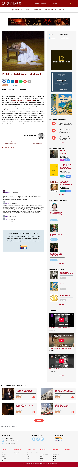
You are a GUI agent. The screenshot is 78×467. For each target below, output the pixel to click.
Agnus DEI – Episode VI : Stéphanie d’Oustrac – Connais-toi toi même (65, 131)
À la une (26, 9)
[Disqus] (23, 169)
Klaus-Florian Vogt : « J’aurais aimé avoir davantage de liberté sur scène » (56, 214)
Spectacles (18, 9)
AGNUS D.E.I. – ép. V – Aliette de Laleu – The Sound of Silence (64, 138)
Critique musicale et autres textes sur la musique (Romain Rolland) (66, 166)
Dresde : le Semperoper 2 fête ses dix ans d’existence (64, 390)
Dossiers (61, 9)
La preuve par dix (65, 295)
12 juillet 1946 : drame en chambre (59, 368)
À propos (43, 3)
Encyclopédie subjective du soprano (66, 272)
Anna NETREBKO (64, 38)
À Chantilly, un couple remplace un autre (62, 405)
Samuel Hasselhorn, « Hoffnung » (64, 152)
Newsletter (36, 3)
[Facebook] (33, 439)
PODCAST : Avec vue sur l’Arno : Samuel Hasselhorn (65, 123)
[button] (27, 9)
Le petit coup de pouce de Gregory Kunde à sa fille (24, 390)
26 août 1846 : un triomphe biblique (59, 327)
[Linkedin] (42, 439)
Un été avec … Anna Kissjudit (56, 234)
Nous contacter (53, 3)
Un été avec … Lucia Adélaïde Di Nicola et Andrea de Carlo (56, 255)
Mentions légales (30, 463)
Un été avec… (64, 284)
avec (23, 100)
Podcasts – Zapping (50, 9)
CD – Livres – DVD (36, 9)
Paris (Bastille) (64, 34)
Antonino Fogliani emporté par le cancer (24, 405)
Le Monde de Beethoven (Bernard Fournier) (66, 182)
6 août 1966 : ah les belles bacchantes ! (60, 348)
